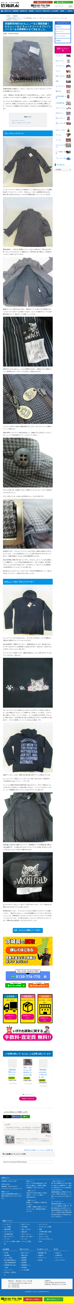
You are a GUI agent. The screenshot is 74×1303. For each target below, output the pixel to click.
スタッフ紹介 (8, 1257)
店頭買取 (24, 1262)
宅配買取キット (26, 1265)
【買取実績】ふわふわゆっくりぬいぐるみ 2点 (43, 1073)
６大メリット (42, 1257)
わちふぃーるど (60, 130)
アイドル (58, 135)
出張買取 (24, 1260)
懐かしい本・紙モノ (61, 124)
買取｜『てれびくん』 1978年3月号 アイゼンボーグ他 (27, 1071)
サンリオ (58, 140)
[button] (23, 1094)
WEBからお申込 (44, 2)
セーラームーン (60, 86)
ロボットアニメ (60, 108)
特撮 (57, 81)
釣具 (40, 1241)
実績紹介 (15, 16)
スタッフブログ (60, 36)
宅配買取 (24, 1257)
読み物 (40, 1260)
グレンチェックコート (18, 120)
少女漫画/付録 (60, 103)
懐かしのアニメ (60, 118)
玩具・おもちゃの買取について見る (27, 930)
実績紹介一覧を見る (28, 1098)
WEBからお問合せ (33, 1299)
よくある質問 (25, 1270)
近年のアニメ (60, 113)
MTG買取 (24, 1227)
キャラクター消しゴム (61, 145)
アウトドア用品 (26, 1241)
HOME (8, 16)
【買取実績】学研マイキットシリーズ (12, 1072)
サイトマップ (8, 1270)
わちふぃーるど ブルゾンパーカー (21, 122)
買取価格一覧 (42, 1253)
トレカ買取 (7, 1227)
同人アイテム (60, 61)
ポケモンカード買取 (45, 1227)
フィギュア (59, 56)
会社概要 (7, 1255)
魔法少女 (58, 91)
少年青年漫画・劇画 (61, 97)
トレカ (58, 71)
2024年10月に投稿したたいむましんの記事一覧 (38, 1150)
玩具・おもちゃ (60, 76)
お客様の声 (58, 1255)
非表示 (29, 117)
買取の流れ (24, 1255)
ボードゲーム (60, 66)
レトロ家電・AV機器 (61, 152)
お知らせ (58, 27)
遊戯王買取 (7, 1229)
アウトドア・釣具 (61, 158)
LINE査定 (24, 1267)
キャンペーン (60, 31)
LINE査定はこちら (64, 2)
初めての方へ (25, 1253)
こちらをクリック (16, 1188)
